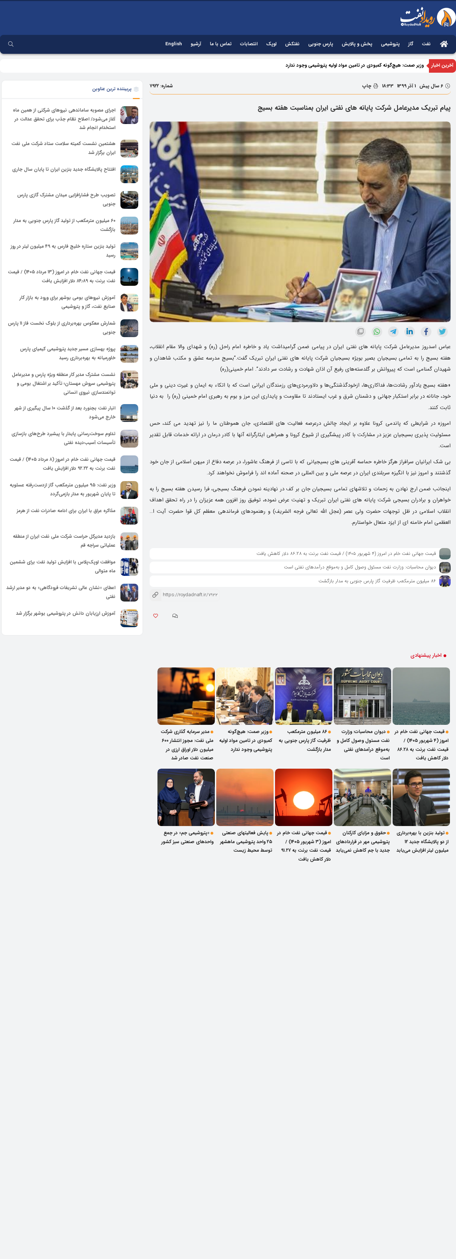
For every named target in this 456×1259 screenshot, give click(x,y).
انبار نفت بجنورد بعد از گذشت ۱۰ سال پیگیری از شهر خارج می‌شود (65, 412)
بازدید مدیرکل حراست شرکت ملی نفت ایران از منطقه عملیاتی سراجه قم (64, 541)
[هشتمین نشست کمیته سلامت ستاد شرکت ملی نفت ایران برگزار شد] (129, 149)
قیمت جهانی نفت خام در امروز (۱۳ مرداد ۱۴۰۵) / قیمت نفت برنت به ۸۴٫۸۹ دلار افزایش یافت (61, 276)
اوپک (271, 44)
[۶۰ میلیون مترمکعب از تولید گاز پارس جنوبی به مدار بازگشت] (129, 225)
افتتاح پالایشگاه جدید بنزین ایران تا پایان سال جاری (63, 169)
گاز (410, 44)
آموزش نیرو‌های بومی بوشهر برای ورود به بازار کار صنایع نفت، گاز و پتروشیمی (67, 302)
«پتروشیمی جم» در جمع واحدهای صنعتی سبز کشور (187, 837)
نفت (426, 44)
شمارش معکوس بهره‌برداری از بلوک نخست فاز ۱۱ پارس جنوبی (61, 328)
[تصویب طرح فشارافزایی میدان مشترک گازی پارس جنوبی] (129, 200)
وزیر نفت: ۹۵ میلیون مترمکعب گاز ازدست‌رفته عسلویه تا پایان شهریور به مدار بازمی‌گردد (62, 489)
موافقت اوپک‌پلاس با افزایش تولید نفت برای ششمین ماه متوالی (62, 566)
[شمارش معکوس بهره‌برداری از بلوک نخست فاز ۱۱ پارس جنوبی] (129, 328)
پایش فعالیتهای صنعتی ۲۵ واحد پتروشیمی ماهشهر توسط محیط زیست (246, 841)
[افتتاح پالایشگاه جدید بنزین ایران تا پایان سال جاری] (129, 174)
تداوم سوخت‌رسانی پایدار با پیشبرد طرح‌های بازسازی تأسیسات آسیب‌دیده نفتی (63, 438)
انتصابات (249, 44)
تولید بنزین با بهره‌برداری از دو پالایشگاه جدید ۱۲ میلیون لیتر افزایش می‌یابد (423, 841)
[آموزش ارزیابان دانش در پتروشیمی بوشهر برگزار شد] (129, 618)
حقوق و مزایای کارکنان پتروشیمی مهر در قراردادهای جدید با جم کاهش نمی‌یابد (363, 841)
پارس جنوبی (320, 44)
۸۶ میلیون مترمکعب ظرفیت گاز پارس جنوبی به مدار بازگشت (377, 581)
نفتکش (292, 44)
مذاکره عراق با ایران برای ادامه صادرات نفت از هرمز (66, 511)
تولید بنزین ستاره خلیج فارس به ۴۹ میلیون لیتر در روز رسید (63, 251)
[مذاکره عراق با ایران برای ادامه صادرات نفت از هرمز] (129, 516)
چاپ (367, 86)
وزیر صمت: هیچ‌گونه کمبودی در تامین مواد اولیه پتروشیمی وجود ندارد (355, 71)
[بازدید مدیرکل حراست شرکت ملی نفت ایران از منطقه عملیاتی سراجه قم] (129, 541)
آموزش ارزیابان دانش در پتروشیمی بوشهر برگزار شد (65, 613)
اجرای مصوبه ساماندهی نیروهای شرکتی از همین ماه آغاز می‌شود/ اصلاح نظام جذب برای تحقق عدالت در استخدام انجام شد (64, 119)
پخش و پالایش (357, 44)
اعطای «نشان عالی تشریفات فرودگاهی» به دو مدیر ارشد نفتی (60, 592)
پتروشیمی (390, 44)
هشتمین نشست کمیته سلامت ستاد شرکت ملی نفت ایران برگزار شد (63, 148)
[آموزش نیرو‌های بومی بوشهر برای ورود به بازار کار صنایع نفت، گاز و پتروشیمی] (129, 302)
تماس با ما (221, 44)
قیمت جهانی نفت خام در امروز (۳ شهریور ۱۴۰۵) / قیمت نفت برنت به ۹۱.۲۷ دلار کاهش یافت (304, 846)
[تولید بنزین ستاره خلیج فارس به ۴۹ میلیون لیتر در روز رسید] (129, 251)
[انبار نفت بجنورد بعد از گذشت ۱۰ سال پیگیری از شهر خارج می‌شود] (129, 413)
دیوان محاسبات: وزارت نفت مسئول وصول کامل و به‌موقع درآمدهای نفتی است (360, 567)
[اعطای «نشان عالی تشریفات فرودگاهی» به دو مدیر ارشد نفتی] (129, 593)
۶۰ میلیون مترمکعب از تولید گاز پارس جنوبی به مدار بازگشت (64, 225)
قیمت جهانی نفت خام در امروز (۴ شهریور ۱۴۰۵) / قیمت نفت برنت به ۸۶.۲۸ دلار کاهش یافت (346, 553)
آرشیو (196, 44)
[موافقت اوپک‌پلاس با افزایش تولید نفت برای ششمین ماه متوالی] (129, 567)
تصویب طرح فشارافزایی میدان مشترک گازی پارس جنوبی (66, 199)
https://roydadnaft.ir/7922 (184, 595)
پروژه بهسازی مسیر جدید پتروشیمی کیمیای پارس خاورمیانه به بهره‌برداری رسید (67, 353)
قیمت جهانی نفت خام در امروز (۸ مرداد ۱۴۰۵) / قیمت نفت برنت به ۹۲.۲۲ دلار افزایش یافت (62, 464)
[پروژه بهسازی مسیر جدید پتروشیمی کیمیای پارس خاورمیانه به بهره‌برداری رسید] (129, 354)
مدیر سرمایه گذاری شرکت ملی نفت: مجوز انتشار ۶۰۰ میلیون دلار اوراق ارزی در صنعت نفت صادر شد (187, 745)
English (173, 44)
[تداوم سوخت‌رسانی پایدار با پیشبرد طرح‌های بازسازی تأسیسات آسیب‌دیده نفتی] (129, 439)
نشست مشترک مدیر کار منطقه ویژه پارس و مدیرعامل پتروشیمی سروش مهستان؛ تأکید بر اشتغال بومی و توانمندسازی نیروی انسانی (63, 383)
